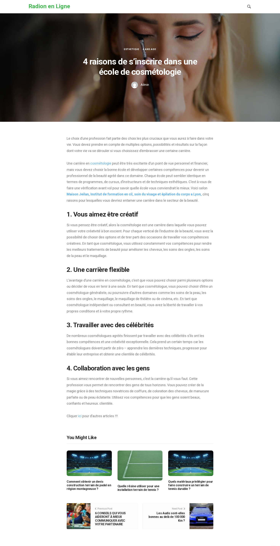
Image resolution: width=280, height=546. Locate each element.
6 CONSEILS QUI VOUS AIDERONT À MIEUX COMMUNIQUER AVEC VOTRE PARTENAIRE (110, 518)
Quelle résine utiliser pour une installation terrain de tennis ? (138, 488)
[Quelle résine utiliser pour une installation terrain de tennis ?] (140, 465)
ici (80, 416)
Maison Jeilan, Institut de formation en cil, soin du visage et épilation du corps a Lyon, (134, 194)
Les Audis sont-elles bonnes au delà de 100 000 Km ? (167, 516)
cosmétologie (101, 163)
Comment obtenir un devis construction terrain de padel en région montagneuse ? (89, 485)
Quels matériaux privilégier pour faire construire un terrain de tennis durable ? (190, 485)
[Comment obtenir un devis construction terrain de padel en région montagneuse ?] (89, 463)
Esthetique (131, 49)
